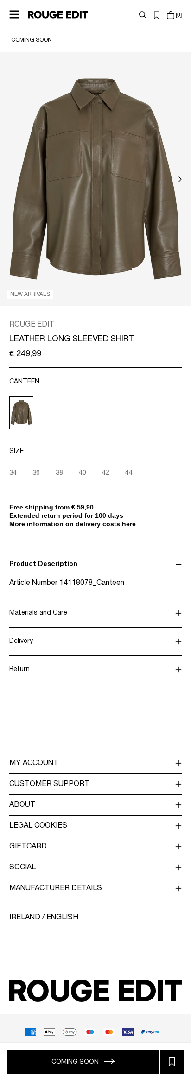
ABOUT (22, 805)
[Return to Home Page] (58, 14)
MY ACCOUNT (33, 763)
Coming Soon (76, 1062)
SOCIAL (22, 867)
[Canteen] (21, 412)
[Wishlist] (157, 15)
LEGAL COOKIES (38, 826)
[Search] (143, 15)
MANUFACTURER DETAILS (55, 888)
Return (19, 669)
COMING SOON (31, 40)
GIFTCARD (28, 846)
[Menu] (14, 14)
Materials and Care (38, 613)
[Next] (180, 179)
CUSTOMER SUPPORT (49, 784)
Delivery (21, 641)
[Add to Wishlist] (172, 1062)
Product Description (43, 564)
